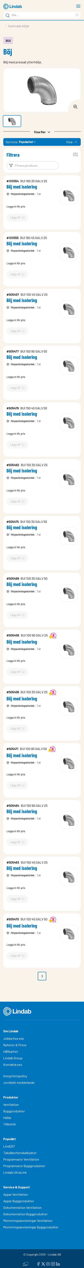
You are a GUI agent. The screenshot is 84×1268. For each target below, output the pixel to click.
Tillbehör (9, 1124)
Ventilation (11, 1104)
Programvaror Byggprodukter (24, 1166)
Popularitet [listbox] (26, 142)
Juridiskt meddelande (19, 1082)
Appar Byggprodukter (18, 1201)
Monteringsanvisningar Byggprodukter (31, 1227)
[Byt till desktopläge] (25, 1263)
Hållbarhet (10, 1051)
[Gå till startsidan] (13, 6)
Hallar (7, 1118)
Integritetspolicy (15, 1076)
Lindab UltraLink (15, 1172)
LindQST (9, 1146)
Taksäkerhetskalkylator (20, 1153)
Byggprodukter (14, 1111)
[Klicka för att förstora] (74, 106)
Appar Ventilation (15, 1194)
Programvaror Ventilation (21, 1159)
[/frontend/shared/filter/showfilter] (75, 154)
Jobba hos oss (13, 1038)
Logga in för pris (16, 206)
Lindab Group (12, 1058)
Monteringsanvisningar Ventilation (27, 1220)
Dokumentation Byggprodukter (25, 1214)
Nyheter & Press (15, 1045)
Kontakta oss (12, 1064)
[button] (12, 121)
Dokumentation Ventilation (22, 1207)
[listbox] (75, 142)
